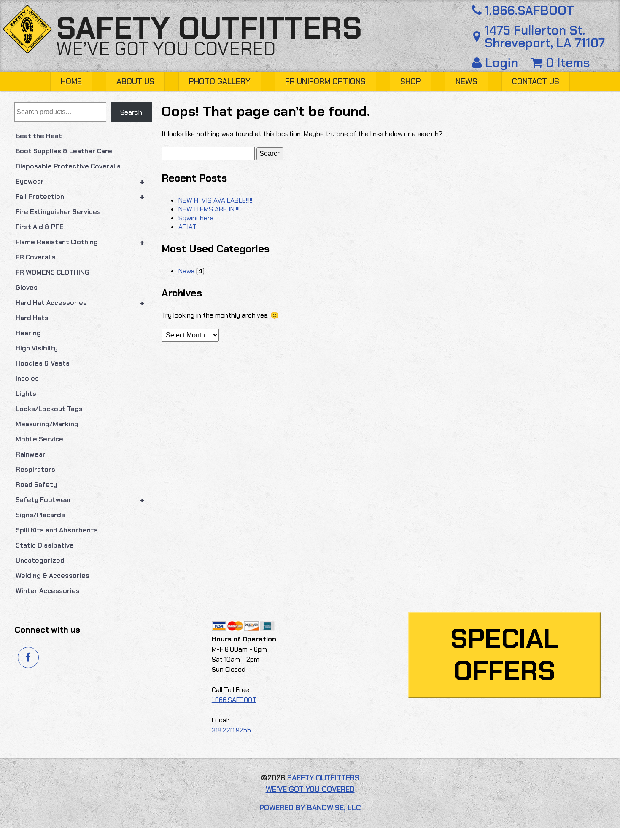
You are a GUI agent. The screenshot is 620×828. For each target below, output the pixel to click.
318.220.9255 (231, 730)
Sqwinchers (195, 218)
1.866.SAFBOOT (529, 11)
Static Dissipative (45, 545)
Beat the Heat (39, 135)
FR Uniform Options (325, 81)
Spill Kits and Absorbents (57, 530)
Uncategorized (40, 560)
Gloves (27, 287)
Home (71, 81)
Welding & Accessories (52, 575)
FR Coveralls (36, 257)
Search (131, 112)
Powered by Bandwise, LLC (310, 807)
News (466, 81)
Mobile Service (39, 439)
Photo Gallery (220, 81)
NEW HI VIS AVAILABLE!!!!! (215, 200)
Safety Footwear (80, 499)
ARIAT (187, 226)
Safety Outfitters (209, 28)
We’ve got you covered (165, 49)
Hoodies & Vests (43, 363)
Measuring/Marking (47, 423)
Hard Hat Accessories (80, 302)
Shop (410, 81)
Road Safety (36, 484)
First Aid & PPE (40, 226)
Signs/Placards (40, 514)
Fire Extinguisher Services (58, 211)
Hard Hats (32, 317)
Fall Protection (80, 196)
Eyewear (80, 181)
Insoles (27, 378)
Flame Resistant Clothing (80, 242)
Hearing (28, 333)
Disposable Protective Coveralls (68, 166)
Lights (26, 393)
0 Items (566, 63)
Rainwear (31, 454)
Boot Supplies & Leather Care (64, 151)
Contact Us (535, 81)
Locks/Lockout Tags (49, 408)
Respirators (35, 469)
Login (501, 63)
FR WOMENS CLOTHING (52, 272)
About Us (135, 81)
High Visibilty (37, 348)
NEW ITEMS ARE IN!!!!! (209, 209)
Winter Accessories (48, 590)
